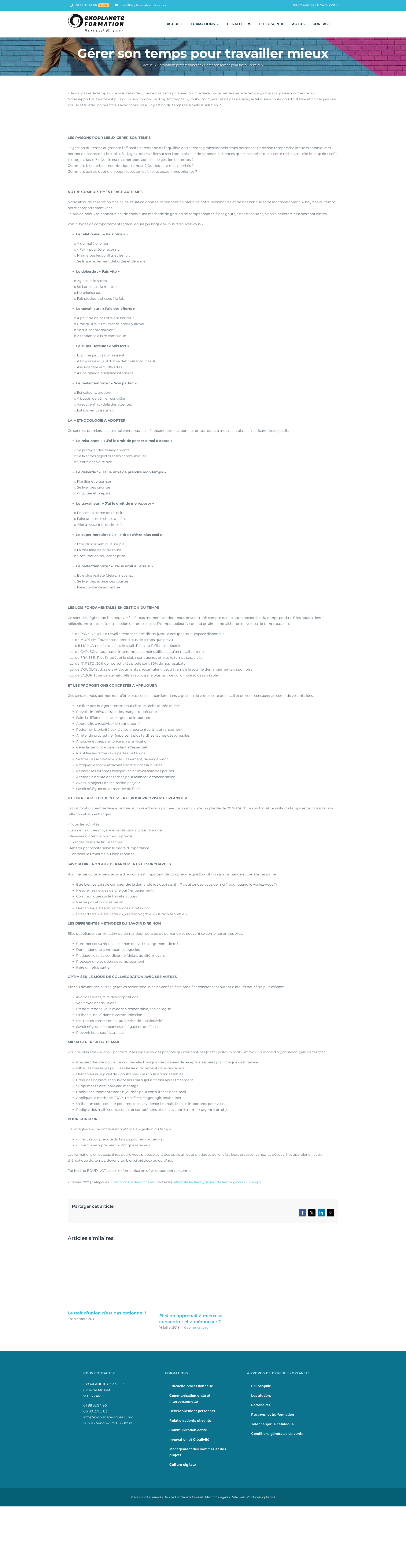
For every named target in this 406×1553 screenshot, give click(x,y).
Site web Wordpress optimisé (253, 1497)
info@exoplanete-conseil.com (108, 1417)
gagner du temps (218, 1182)
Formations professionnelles (132, 1182)
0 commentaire (196, 1327)
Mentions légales (217, 1497)
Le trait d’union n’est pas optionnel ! (107, 1313)
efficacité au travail (188, 1182)
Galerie (111, 1278)
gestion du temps (247, 1182)
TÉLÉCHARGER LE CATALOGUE (315, 5)
